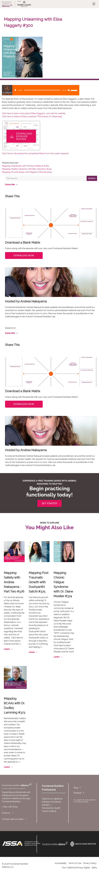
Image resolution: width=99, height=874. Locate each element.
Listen (7, 649)
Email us (6, 813)
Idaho (94, 867)
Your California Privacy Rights (76, 867)
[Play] (15, 90)
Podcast (77, 793)
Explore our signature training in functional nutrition (52, 801)
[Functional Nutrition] (55, 843)
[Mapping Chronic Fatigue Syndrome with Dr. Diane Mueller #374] (64, 551)
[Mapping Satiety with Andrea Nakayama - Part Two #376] (14, 551)
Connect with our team (13, 819)
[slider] (74, 90)
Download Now (24, 255)
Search (92, 178)
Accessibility (61, 863)
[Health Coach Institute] (83, 844)
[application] (40, 90)
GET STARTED (49, 503)
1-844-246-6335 (10, 806)
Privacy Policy (89, 863)
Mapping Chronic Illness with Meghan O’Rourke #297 (27, 172)
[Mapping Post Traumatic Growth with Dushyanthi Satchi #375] (39, 551)
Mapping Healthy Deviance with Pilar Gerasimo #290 (27, 169)
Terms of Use (74, 863)
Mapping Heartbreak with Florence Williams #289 (25, 166)
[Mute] (68, 90)
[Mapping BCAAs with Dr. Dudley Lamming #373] (15, 677)
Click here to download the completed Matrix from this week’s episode (35, 153)
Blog (76, 787)
